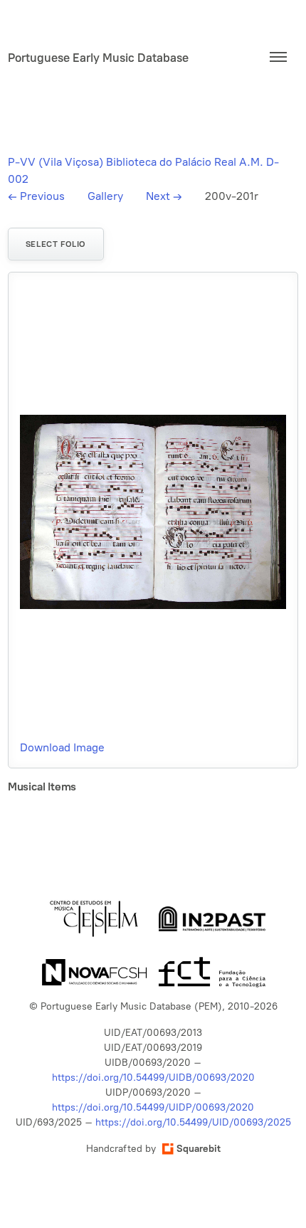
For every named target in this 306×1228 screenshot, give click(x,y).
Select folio (56, 244)
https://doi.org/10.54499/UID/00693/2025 (193, 1122)
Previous (36, 196)
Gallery (105, 196)
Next (164, 196)
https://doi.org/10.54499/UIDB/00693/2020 (153, 1077)
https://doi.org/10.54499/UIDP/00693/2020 (153, 1107)
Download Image (62, 747)
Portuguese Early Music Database (98, 58)
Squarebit (198, 1149)
